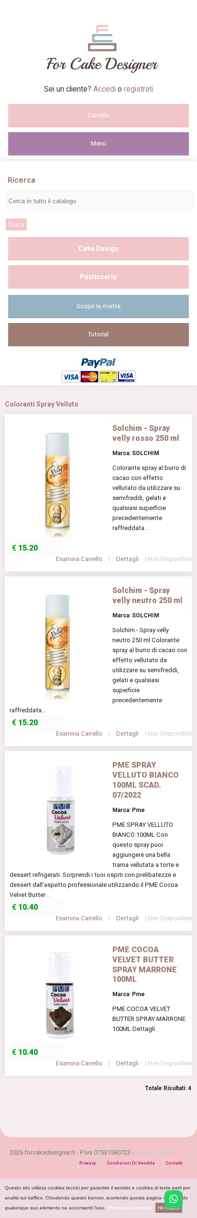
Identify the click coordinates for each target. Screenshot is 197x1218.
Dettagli (127, 558)
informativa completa (130, 1207)
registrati (138, 89)
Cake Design (98, 248)
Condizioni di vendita (131, 1163)
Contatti (174, 1163)
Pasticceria (98, 277)
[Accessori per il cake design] (98, 81)
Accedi (105, 89)
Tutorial (98, 334)
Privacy (87, 1163)
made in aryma (155, 1152)
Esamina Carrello (79, 558)
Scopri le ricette (98, 306)
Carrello (98, 115)
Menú (98, 143)
